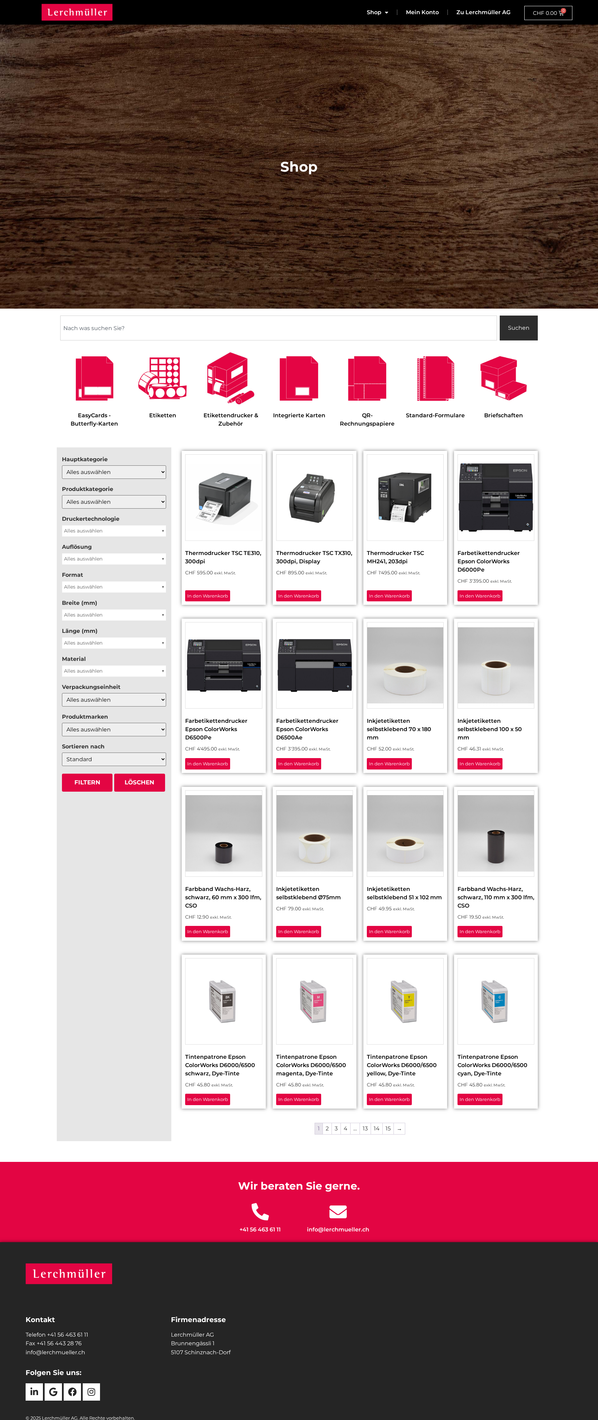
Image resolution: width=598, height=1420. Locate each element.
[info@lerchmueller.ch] (338, 1211)
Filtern (87, 782)
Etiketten (162, 415)
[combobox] (278, 328)
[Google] (53, 1392)
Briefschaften (503, 415)
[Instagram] (91, 1392)
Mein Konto (422, 12)
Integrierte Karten (299, 415)
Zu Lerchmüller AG (483, 12)
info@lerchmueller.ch (338, 1229)
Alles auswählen (83, 531)
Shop (374, 12)
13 (365, 1128)
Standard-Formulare (435, 415)
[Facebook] (72, 1392)
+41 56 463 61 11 (260, 1229)
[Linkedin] (34, 1392)
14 (377, 1128)
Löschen (139, 782)
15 (388, 1128)
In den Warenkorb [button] (207, 596)
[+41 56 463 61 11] (260, 1211)
